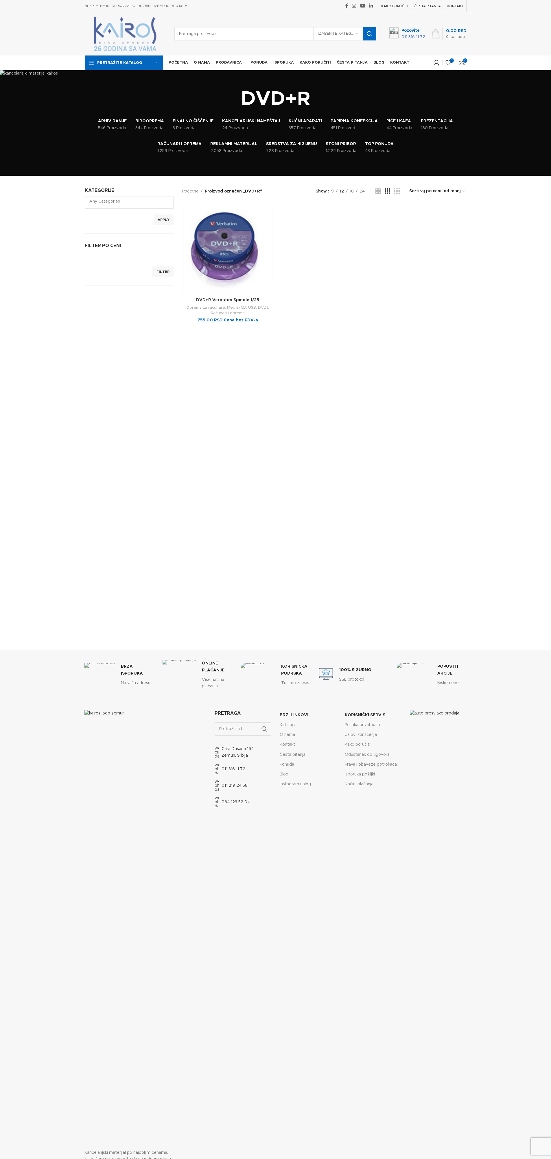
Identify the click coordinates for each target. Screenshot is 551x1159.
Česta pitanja (292, 755)
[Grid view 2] (378, 191)
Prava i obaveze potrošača (371, 764)
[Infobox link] (407, 33)
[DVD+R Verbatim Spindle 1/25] (227, 249)
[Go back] (233, 99)
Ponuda (287, 764)
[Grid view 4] (397, 191)
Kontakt (287, 745)
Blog (284, 774)
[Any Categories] (127, 201)
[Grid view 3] (387, 191)
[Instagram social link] (354, 5)
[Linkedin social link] (371, 5)
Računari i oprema (228, 313)
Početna (190, 191)
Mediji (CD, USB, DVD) (247, 308)
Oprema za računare (205, 308)
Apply (163, 219)
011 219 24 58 (235, 786)
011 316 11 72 (233, 769)
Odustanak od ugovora (367, 755)
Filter (162, 271)
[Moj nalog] (436, 62)
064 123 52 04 (236, 802)
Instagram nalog (295, 784)
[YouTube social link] (362, 5)
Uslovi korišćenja (361, 735)
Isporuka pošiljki (360, 774)
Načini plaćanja (359, 784)
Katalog (287, 725)
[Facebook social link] (346, 5)
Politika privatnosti (362, 725)
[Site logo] (125, 34)
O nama (287, 735)
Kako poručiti (357, 745)
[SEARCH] (369, 33)
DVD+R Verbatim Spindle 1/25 (227, 300)
